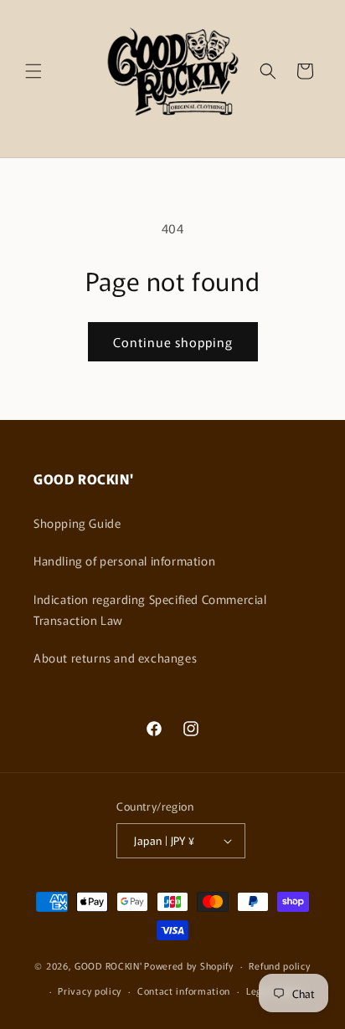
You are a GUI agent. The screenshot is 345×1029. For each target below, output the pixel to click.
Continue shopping (173, 342)
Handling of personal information (124, 560)
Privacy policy (89, 990)
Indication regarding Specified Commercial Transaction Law (150, 609)
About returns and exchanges (115, 657)
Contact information (183, 990)
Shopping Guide (77, 522)
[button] (33, 71)
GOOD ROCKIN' (108, 965)
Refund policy (279, 965)
